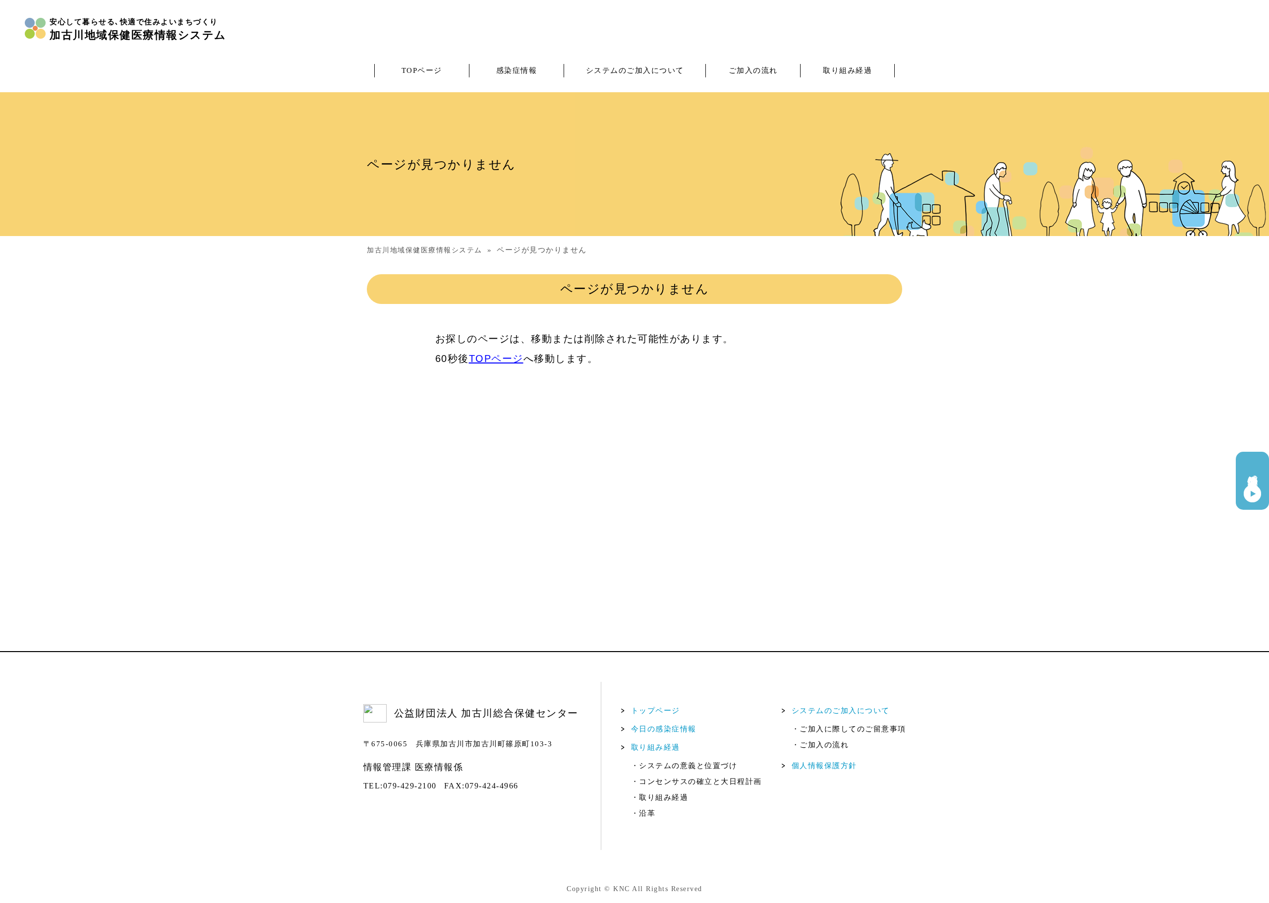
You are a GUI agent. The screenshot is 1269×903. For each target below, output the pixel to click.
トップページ (655, 711)
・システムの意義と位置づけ (684, 766)
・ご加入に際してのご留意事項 (849, 729)
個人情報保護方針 (824, 766)
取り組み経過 (847, 70)
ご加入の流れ (753, 70)
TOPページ (422, 70)
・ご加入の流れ (820, 745)
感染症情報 (516, 70)
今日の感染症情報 (663, 729)
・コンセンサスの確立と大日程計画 (696, 781)
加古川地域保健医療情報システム (424, 250)
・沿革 (643, 813)
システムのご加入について (635, 70)
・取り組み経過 (660, 797)
